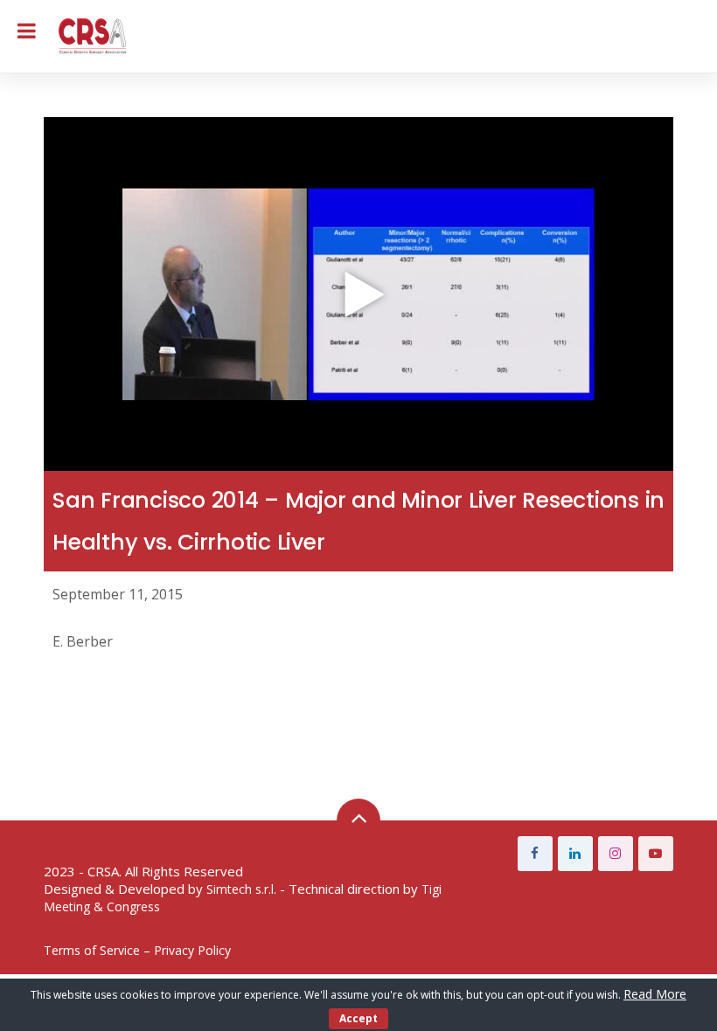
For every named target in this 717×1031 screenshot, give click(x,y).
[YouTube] (655, 853)
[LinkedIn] (575, 853)
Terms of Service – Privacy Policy (137, 950)
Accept (358, 1018)
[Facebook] (535, 853)
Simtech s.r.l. (241, 889)
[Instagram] (615, 853)
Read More (654, 994)
